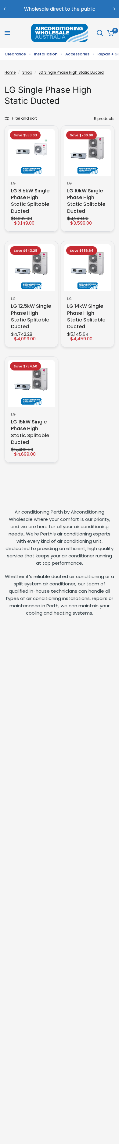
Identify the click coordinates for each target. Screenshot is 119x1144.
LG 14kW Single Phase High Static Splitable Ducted (86, 316)
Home (10, 72)
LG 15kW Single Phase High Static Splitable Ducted (30, 432)
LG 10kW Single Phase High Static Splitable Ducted (86, 201)
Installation (45, 54)
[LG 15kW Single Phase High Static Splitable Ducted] (31, 383)
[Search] (100, 33)
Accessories (77, 54)
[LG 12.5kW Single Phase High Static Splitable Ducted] (31, 267)
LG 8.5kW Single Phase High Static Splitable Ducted (30, 201)
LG (13, 183)
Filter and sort (24, 118)
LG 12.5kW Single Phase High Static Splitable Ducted (31, 316)
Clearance (15, 54)
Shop (27, 72)
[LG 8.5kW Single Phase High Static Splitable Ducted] (31, 152)
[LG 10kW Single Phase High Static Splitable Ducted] (87, 152)
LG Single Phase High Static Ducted (71, 72)
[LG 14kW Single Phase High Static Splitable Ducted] (87, 267)
